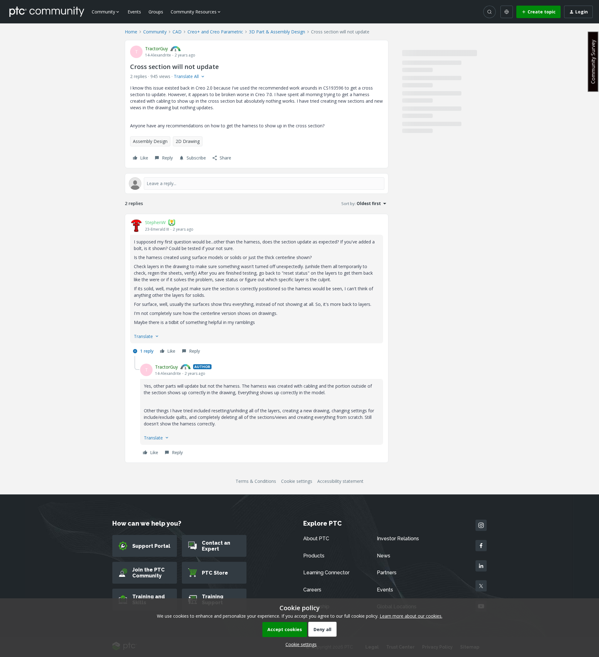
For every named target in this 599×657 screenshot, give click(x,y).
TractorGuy (156, 48)
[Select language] (506, 12)
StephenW (155, 222)
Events (134, 12)
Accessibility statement (340, 481)
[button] (538, 12)
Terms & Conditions (256, 481)
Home (131, 32)
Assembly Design (150, 141)
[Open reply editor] (256, 184)
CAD (177, 32)
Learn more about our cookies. (411, 616)
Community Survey (593, 62)
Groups (156, 12)
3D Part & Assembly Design (277, 32)
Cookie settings (296, 481)
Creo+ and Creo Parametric (215, 32)
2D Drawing (188, 141)
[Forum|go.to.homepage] (46, 12)
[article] (256, 287)
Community (155, 32)
